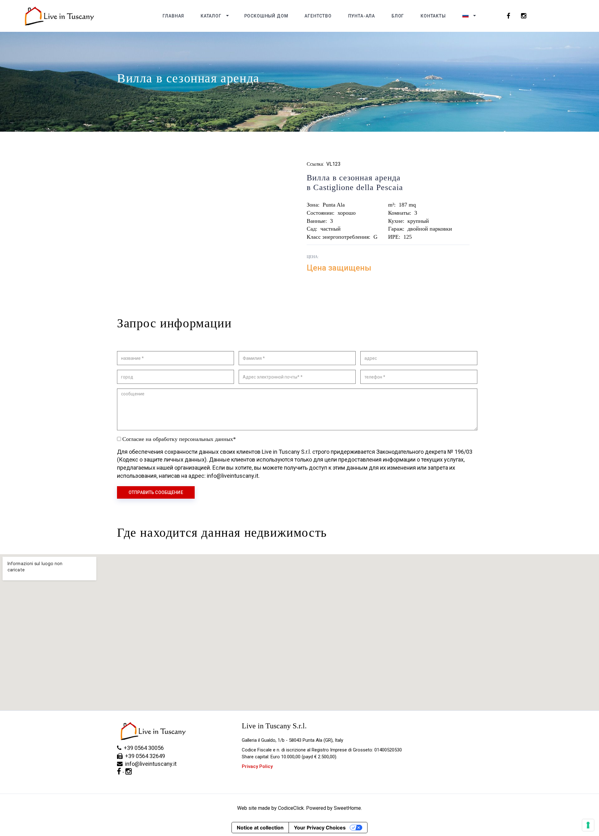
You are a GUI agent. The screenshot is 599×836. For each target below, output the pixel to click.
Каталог (211, 15)
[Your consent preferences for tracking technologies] (588, 825)
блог (398, 15)
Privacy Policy (257, 766)
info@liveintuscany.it (150, 763)
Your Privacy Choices (320, 827)
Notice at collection (260, 827)
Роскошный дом (266, 15)
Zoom (271, 253)
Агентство (318, 15)
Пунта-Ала (361, 15)
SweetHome (347, 808)
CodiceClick (291, 808)
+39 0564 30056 (142, 748)
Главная (173, 15)
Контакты (433, 15)
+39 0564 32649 (144, 756)
